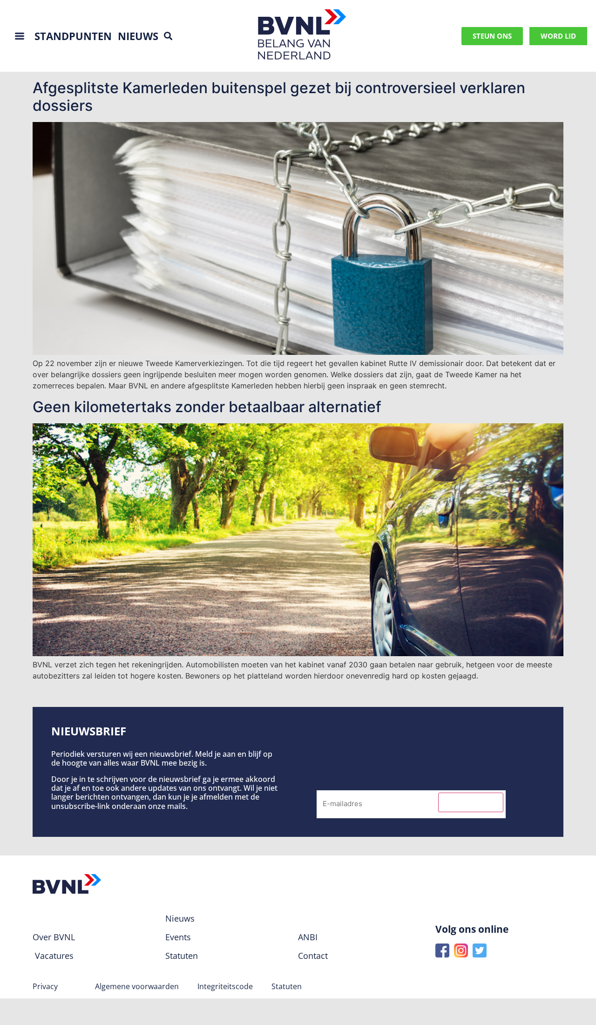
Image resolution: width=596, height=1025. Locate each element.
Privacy (45, 986)
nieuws (138, 36)
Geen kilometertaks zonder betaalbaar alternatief (207, 407)
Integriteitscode (225, 986)
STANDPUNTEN (73, 36)
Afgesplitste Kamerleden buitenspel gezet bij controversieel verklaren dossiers (279, 97)
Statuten (286, 986)
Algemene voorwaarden (137, 986)
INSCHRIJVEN (470, 802)
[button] (168, 36)
